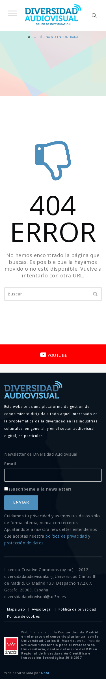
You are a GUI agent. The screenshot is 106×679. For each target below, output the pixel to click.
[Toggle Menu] (12, 13)
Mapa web (16, 609)
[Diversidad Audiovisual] (53, 15)
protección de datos (24, 543)
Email (10, 463)
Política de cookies (23, 616)
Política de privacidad (77, 609)
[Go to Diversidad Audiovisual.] (29, 37)
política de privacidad (66, 536)
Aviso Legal (42, 609)
